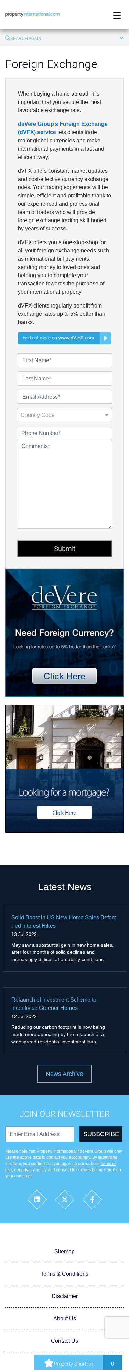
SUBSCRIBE (101, 1134)
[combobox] (58, 417)
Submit (64, 548)
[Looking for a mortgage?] (64, 769)
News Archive (64, 1073)
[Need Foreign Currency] (64, 632)
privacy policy (34, 1169)
